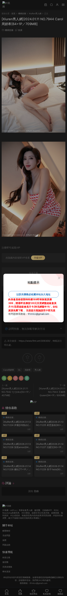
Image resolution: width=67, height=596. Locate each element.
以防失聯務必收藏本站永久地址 (33, 294)
